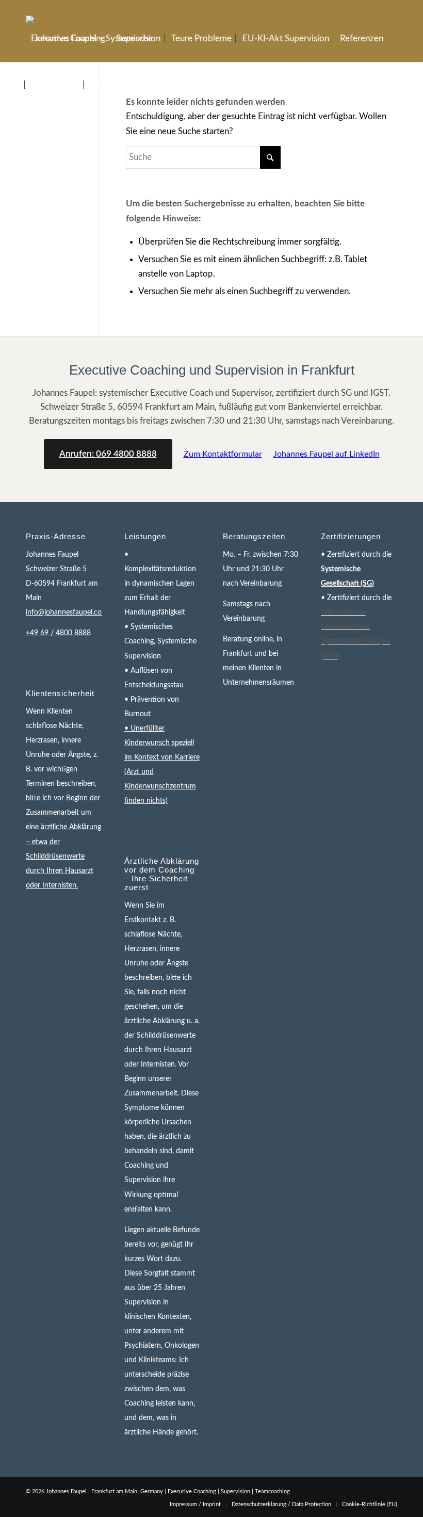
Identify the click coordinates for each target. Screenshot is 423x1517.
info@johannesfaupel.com (67, 612)
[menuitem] (68, 38)
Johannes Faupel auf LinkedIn (326, 454)
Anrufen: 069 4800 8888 (108, 453)
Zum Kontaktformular (223, 454)
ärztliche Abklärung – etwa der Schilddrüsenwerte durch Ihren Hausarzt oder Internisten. (63, 856)
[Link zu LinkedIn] (389, 7)
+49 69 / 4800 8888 (58, 633)
